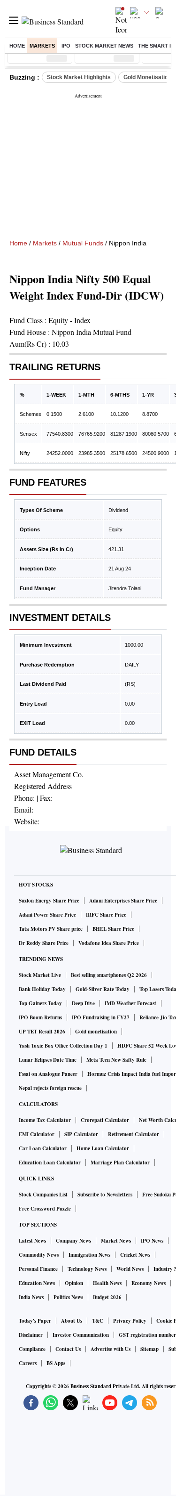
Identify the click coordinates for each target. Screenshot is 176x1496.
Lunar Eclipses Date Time (48, 1060)
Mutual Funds (82, 243)
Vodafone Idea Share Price (108, 943)
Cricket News (135, 1255)
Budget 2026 (107, 1297)
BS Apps (55, 1363)
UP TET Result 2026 (42, 1031)
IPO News (152, 1240)
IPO (65, 46)
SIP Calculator (81, 1134)
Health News (107, 1283)
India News (31, 1297)
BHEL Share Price (113, 929)
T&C (97, 1320)
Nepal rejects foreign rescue (50, 1088)
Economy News (148, 1283)
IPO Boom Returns (40, 1017)
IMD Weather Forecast (130, 1003)
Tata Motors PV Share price (51, 929)
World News (130, 1269)
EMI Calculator (36, 1134)
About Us (71, 1320)
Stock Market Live (40, 975)
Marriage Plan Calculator (120, 1162)
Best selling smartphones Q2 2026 (109, 975)
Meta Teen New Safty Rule (116, 1060)
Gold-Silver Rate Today (103, 989)
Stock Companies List (43, 1194)
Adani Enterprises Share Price (123, 900)
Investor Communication (81, 1335)
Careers (28, 1363)
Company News (73, 1240)
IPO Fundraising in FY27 (101, 1017)
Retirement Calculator (133, 1134)
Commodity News (39, 1255)
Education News (37, 1283)
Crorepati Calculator (105, 1120)
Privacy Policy (129, 1320)
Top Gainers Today (40, 1003)
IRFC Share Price (106, 914)
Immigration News (89, 1255)
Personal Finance (38, 1269)
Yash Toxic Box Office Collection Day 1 (63, 1045)
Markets (42, 46)
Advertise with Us (110, 1349)
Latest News (32, 1240)
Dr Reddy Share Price (44, 943)
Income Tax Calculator (45, 1120)
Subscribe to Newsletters (104, 1194)
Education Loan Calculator (50, 1162)
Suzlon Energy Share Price (49, 900)
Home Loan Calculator (103, 1148)
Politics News (68, 1297)
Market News (116, 1240)
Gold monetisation (96, 1031)
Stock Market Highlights (79, 77)
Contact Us (68, 1349)
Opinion (74, 1283)
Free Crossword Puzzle (45, 1208)
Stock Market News (104, 46)
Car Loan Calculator (43, 1148)
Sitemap (149, 1349)
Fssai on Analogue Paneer (48, 1074)
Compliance (32, 1349)
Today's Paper (35, 1320)
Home (17, 46)
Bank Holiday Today (42, 989)
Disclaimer (31, 1335)
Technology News (87, 1269)
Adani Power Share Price (47, 914)
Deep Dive (83, 1003)
